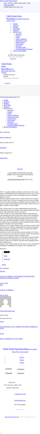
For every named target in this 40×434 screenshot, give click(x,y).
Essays (20, 169)
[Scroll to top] (0, 432)
